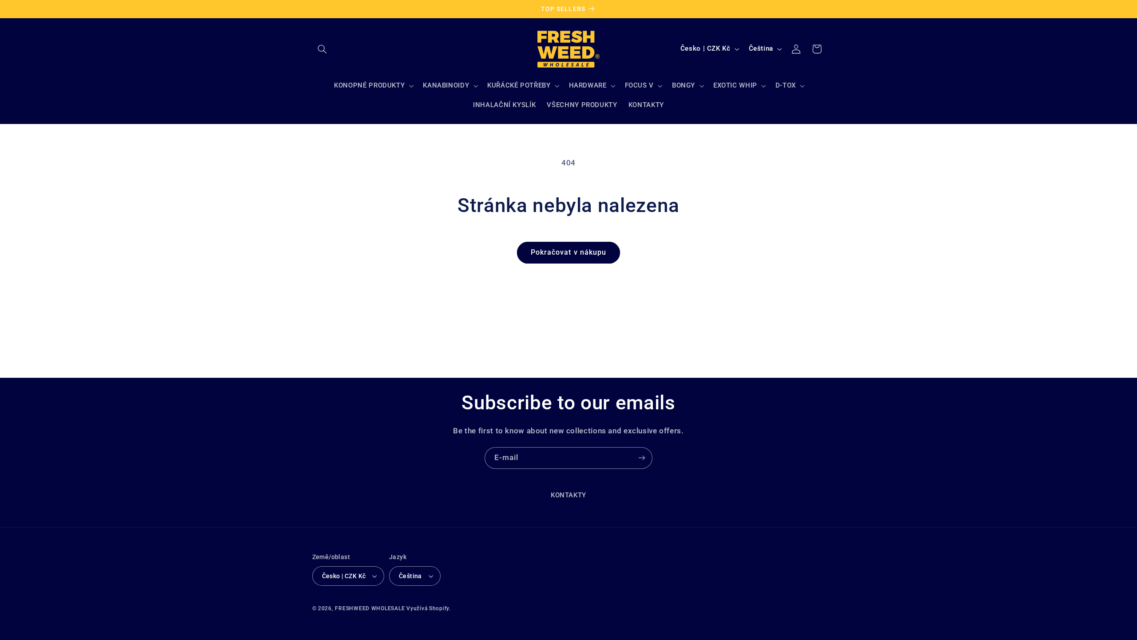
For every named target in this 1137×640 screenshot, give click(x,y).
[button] (322, 49)
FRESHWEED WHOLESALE (370, 608)
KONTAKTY (568, 495)
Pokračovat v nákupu (568, 252)
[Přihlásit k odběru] (642, 458)
